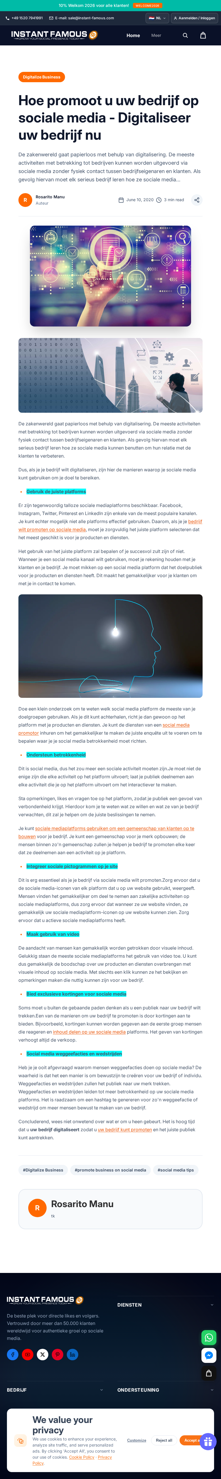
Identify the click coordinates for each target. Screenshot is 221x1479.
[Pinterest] (57, 1354)
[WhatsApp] (208, 1337)
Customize (136, 1440)
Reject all (164, 1440)
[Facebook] (12, 1354)
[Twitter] (42, 1354)
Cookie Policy (81, 1457)
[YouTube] (27, 1354)
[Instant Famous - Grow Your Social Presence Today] (55, 35)
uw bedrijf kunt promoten (125, 1129)
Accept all (193, 1440)
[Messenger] (208, 1355)
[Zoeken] (185, 35)
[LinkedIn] (72, 1354)
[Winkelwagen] (208, 1373)
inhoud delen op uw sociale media (89, 1032)
